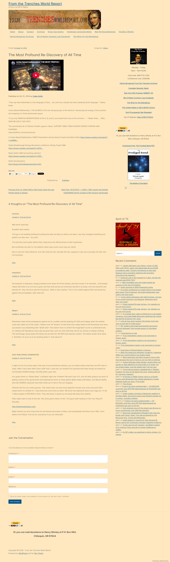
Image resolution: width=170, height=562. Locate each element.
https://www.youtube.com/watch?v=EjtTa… (25, 148)
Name (11, 467)
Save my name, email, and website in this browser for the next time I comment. (39, 496)
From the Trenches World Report (35, 4)
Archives (41, 32)
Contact (30, 32)
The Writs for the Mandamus (85, 36)
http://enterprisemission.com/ (24, 407)
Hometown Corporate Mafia (79, 32)
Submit (158, 253)
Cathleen (65, 180)
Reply (14, 263)
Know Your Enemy (56, 32)
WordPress (23, 553)
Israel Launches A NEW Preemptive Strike (137, 287)
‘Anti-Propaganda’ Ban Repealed (139, 112)
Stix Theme (38, 553)
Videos (105, 48)
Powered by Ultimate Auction (160, 561)
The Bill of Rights (126, 32)
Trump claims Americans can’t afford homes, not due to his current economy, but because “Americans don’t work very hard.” (138, 299)
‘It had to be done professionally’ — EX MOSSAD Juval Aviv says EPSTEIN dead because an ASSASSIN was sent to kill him (138, 388)
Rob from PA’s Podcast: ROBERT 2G (138, 93)
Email (10, 477)
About (21, 32)
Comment (13, 453)
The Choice (127, 384)
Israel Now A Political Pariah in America (136, 350)
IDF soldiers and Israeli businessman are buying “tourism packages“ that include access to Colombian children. (137, 328)
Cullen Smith (38, 96)
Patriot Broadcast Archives (22, 36)
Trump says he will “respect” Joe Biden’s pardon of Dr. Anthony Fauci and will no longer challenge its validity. (138, 427)
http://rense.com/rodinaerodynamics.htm (24, 164)
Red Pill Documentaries (105, 32)
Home (12, 32)
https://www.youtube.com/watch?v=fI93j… (25, 156)
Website (12, 487)
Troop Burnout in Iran (129, 333)
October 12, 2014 (20, 48)
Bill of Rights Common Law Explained (53, 36)
